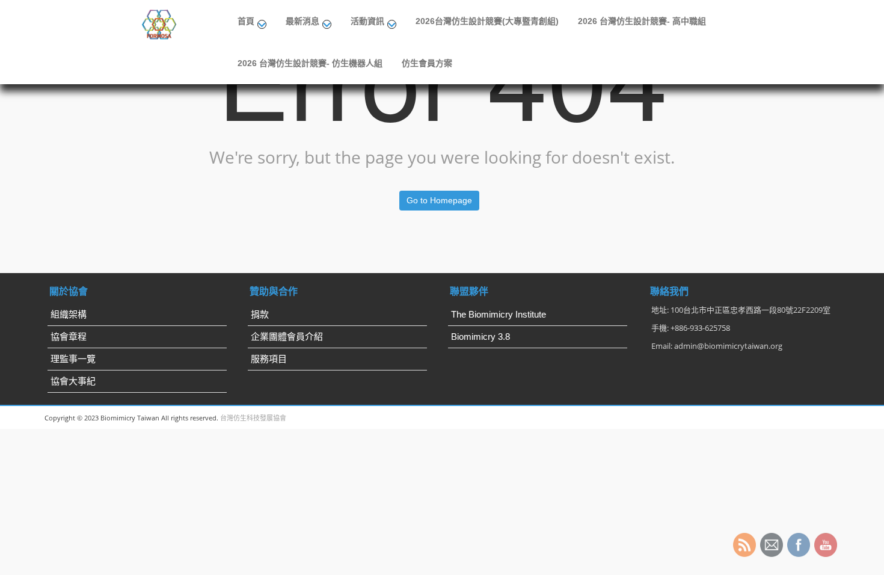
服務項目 (269, 359)
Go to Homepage (439, 200)
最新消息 (302, 21)
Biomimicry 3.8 (480, 336)
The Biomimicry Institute (498, 314)
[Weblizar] (160, 23)
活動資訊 (367, 21)
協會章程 (69, 336)
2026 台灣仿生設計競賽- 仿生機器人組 (310, 63)
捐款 (260, 314)
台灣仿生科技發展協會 (253, 417)
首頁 (246, 21)
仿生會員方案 (427, 63)
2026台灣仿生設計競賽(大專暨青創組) (487, 21)
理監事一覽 (73, 359)
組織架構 (69, 314)
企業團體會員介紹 (287, 336)
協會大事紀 (73, 381)
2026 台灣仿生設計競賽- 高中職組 (642, 21)
